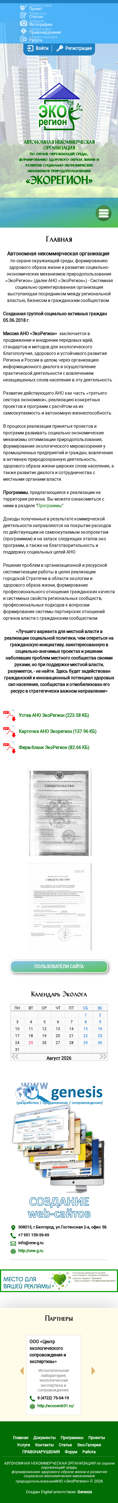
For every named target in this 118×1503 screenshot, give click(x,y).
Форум (71, 1451)
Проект (35, 9)
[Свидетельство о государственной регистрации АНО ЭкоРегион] (59, 854)
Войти (42, 48)
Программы (49, 505)
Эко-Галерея (89, 1444)
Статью (36, 17)
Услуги (23, 1444)
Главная (20, 1437)
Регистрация (78, 48)
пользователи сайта (59, 966)
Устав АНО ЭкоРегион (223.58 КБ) (54, 715)
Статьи (65, 1444)
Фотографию (41, 24)
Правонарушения (45, 32)
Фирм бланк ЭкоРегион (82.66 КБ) (54, 747)
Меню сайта (103, 212)
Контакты (44, 1444)
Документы (44, 1437)
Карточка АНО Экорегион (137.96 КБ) (58, 731)
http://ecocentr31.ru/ (55, 1405)
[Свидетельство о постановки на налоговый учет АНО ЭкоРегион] (59, 949)
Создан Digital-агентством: (59, 1491)
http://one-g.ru (30, 1250)
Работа (35, 40)
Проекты (96, 1437)
